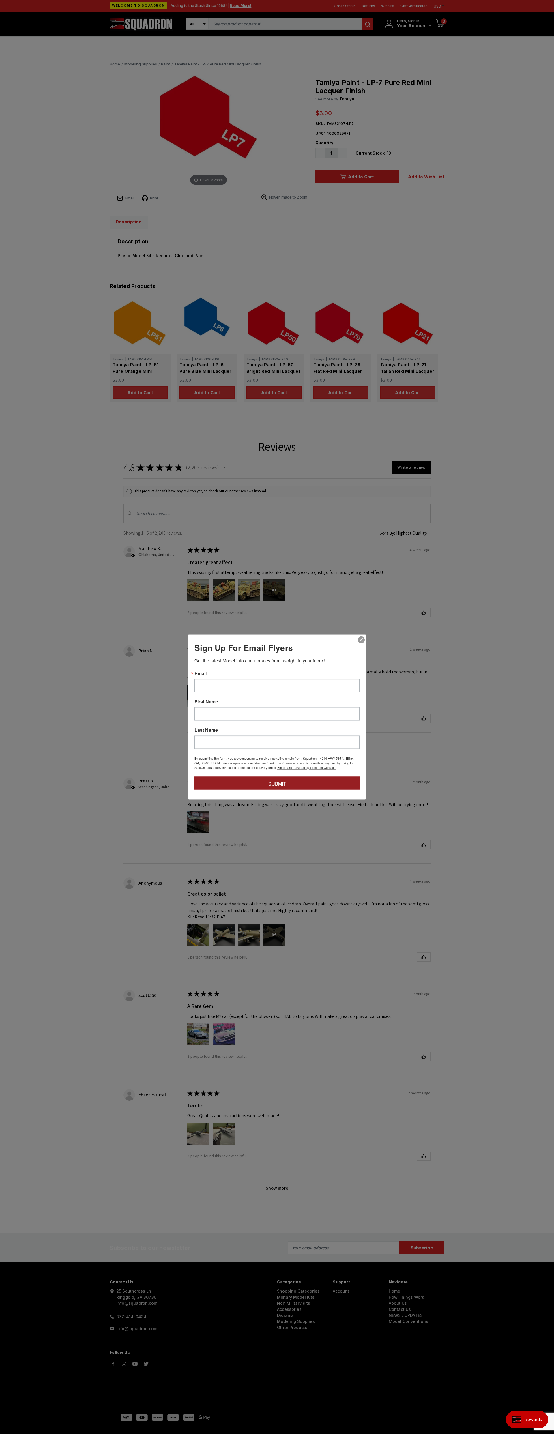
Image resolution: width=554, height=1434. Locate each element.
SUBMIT (277, 783)
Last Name (206, 730)
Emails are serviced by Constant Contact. (306, 767)
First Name (206, 701)
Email (200, 673)
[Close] (361, 639)
